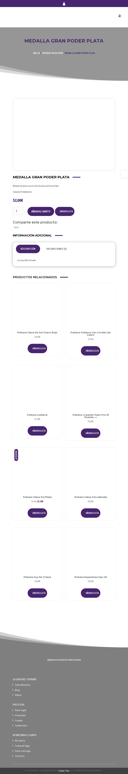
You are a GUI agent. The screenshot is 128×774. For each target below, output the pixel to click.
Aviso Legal (20, 710)
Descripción (28, 248)
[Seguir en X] (64, 669)
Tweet (16, 227)
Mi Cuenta (20, 740)
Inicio (36, 53)
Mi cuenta (64, 4)
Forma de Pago (22, 745)
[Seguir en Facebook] (57, 669)
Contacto (20, 756)
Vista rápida (56, 296)
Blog (17, 690)
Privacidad (20, 715)
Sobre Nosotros (23, 685)
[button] (64, 211)
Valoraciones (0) (56, 248)
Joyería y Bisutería (52, 53)
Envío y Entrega (22, 751)
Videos (18, 695)
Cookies (19, 720)
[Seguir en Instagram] (70, 669)
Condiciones (21, 725)
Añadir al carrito (40, 211)
